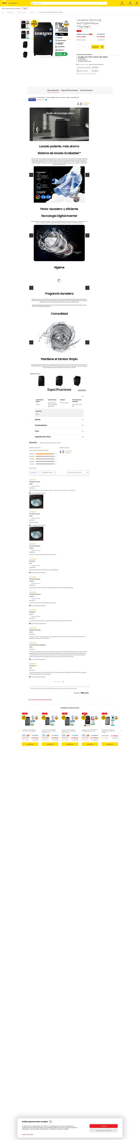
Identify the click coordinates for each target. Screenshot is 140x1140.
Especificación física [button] (43, 456)
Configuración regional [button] (47, 491)
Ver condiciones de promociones (40, 723)
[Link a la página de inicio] (3, 12)
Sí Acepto (104, 1126)
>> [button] (63, 705)
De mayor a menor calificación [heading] (75, 491)
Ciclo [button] (37, 450)
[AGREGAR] (95, 47)
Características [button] (41, 444)
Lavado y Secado (21, 12)
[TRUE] (30, 767)
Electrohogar (10, 12)
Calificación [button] (33, 491)
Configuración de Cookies (103, 1130)
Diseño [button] (37, 439)
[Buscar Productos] (105, 3)
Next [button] (87, 175)
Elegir (25, 8)
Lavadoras (32, 12)
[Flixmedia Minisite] (37, 100)
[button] (130, 3)
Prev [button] (31, 175)
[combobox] (69, 3)
